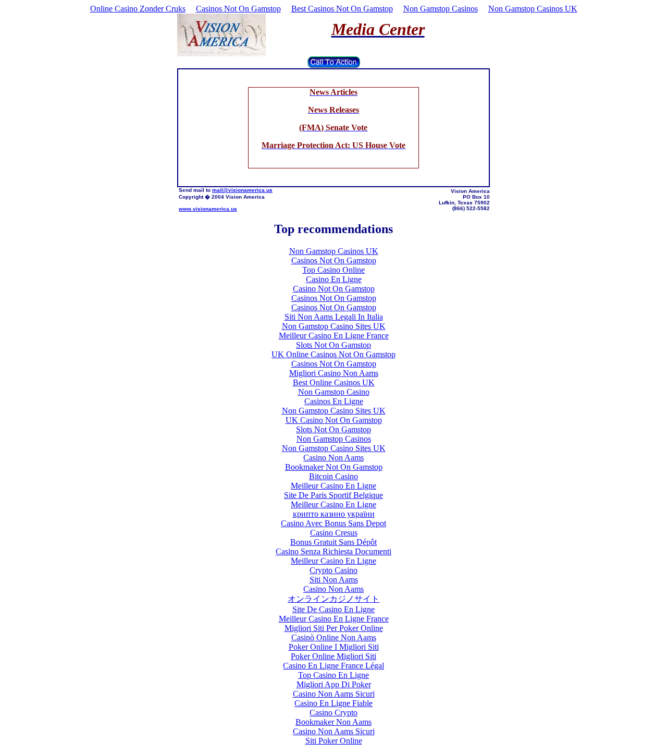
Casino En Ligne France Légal (333, 665)
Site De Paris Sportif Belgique (333, 495)
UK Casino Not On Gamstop (334, 420)
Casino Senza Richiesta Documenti (333, 551)
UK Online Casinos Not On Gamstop (333, 354)
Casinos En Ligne (333, 401)
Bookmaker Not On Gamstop (333, 467)
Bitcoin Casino (333, 476)
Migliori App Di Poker (334, 684)
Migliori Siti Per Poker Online (334, 628)
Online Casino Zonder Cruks (138, 8)
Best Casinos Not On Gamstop (342, 8)
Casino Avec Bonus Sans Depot (333, 523)
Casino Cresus (333, 532)
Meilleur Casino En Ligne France (334, 335)
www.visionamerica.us (208, 209)
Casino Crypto (333, 712)
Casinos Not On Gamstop (238, 8)
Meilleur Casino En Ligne (333, 485)
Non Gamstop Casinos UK (532, 8)
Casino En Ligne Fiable (333, 703)
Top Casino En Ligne (333, 675)
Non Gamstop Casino (333, 391)
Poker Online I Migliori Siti (334, 646)
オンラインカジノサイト (333, 598)
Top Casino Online (333, 269)
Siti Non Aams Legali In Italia (334, 316)
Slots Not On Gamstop (333, 344)
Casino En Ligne (334, 279)
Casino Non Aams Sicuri (334, 693)
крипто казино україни (334, 513)
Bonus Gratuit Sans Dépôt (333, 542)
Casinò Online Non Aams (333, 637)
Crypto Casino (333, 570)
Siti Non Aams (334, 579)
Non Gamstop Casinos (440, 8)
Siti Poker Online (333, 740)
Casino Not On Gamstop (334, 288)
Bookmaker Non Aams (333, 721)
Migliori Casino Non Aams (333, 373)
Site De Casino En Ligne (333, 609)
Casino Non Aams (333, 457)
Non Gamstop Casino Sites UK (334, 326)
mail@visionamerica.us (242, 190)
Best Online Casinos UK (334, 382)
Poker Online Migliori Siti (333, 656)
